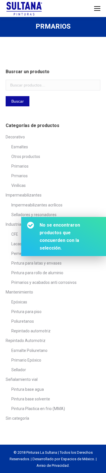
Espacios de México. (78, 459)
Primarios (20, 166)
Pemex (17, 253)
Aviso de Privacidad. (53, 465)
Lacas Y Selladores (28, 244)
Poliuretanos (22, 321)
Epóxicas (19, 302)
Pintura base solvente (30, 399)
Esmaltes (19, 147)
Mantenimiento (19, 292)
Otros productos (25, 156)
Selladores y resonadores (34, 214)
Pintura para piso (26, 311)
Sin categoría (17, 418)
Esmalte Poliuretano (29, 350)
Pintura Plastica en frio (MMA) (38, 408)
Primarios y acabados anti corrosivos (44, 282)
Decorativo (15, 137)
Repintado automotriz (31, 331)
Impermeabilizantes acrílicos (36, 205)
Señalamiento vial (22, 379)
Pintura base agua (27, 389)
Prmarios (19, 176)
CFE (14, 234)
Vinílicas (18, 185)
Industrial (14, 224)
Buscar (17, 101)
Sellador (18, 370)
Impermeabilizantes (24, 195)
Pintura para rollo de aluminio (37, 273)
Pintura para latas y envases (36, 263)
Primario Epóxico (26, 360)
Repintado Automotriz (26, 340)
